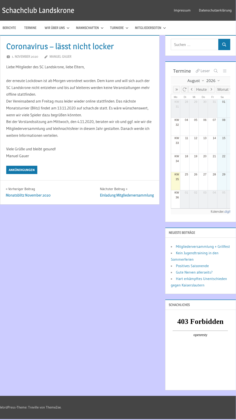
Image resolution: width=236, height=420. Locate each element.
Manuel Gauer (60, 56)
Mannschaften (87, 28)
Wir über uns (55, 28)
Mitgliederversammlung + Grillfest (203, 246)
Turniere (117, 28)
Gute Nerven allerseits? (194, 272)
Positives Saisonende (192, 265)
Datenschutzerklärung (215, 10)
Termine (30, 28)
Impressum (182, 10)
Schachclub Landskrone (38, 10)
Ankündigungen (22, 170)
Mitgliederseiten (148, 28)
